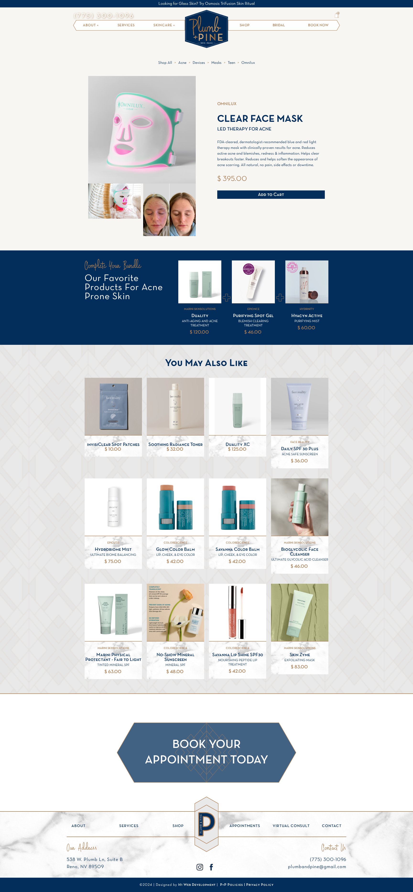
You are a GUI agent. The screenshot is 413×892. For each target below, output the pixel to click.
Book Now (318, 25)
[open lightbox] (114, 201)
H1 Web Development (197, 885)
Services (126, 25)
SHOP (245, 25)
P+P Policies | (233, 885)
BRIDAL (279, 25)
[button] (336, 15)
